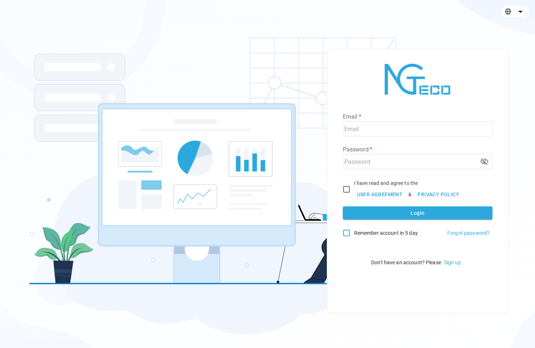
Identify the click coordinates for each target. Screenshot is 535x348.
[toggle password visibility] (484, 161)
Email (352, 116)
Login (417, 213)
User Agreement (380, 194)
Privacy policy (438, 194)
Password (358, 149)
